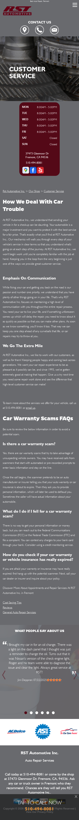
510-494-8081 (34, 162)
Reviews (7, 607)
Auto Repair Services (39, 760)
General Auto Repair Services (19, 612)
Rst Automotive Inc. (14, 191)
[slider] (54, 679)
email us (30, 408)
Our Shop (34, 191)
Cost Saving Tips (12, 602)
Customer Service (54, 191)
